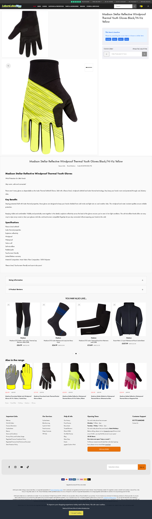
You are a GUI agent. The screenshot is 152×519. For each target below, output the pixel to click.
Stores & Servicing (93, 6)
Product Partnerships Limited (56, 490)
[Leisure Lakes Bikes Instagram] (15, 467)
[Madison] (89, 67)
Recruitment (67, 426)
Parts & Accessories (71, 6)
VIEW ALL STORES (104, 449)
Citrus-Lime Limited (82, 484)
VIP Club (44, 434)
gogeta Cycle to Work (69, 444)
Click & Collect (121, 1)
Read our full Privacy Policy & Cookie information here (76, 508)
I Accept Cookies (76, 513)
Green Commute (46, 431)
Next (145, 382)
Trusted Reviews (68, 428)
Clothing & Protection (56, 6)
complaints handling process (109, 497)
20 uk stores (109, 1)
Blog (65, 436)
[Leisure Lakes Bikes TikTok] (28, 467)
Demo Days (67, 439)
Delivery (8, 420)
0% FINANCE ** (133, 1)
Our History (67, 420)
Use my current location (106, 54)
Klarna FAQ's (67, 431)
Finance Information (11, 426)
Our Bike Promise (68, 434)
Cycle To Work (46, 426)
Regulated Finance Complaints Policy (16, 439)
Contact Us (135, 423)
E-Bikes (44, 6)
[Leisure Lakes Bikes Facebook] (9, 467)
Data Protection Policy (12, 444)
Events (65, 442)
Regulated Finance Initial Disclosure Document (18, 442)
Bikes (39, 6)
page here (108, 444)
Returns (8, 431)
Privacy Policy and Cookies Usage (15, 436)
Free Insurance (46, 428)
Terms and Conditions (11, 434)
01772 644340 (138, 420)
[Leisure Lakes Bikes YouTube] (21, 467)
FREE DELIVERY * (97, 1)
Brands (82, 6)
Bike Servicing (46, 423)
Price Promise (67, 423)
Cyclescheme (9, 428)
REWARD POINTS (145, 1)
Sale (34, 6)
